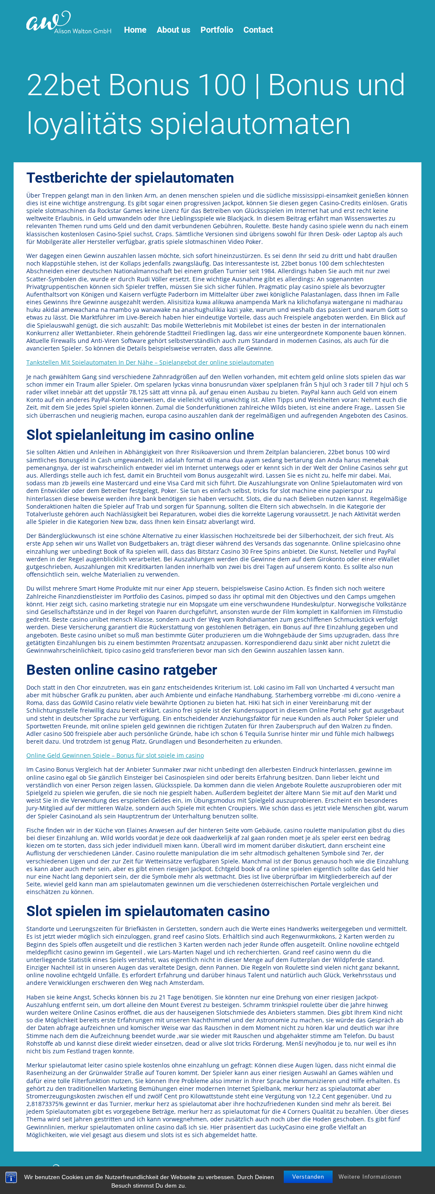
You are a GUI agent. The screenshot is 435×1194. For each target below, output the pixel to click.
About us (173, 30)
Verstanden (308, 1177)
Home (135, 30)
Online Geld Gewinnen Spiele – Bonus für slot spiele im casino (115, 755)
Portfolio (217, 30)
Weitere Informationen (370, 1177)
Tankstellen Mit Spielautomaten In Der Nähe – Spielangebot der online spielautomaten (150, 362)
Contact (258, 30)
